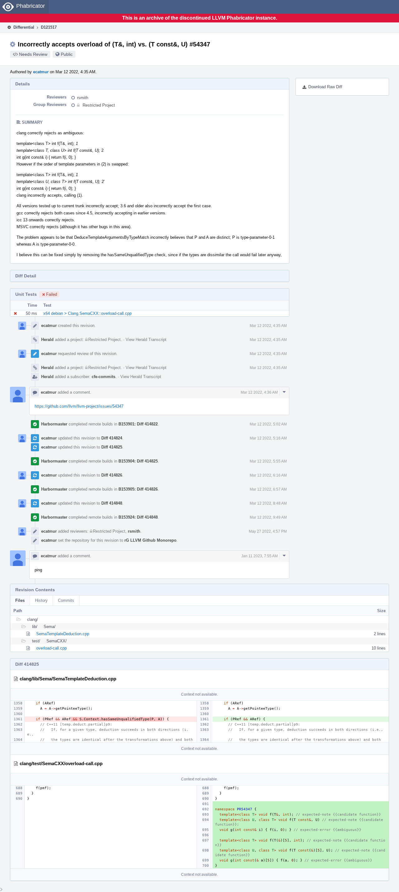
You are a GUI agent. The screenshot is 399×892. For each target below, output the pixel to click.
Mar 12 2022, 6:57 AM (268, 489)
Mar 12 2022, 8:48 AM (268, 503)
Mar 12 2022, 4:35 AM (268, 326)
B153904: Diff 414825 (138, 461)
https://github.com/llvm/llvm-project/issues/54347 (79, 406)
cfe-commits (103, 376)
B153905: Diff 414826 (138, 489)
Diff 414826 (111, 475)
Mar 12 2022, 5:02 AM (268, 424)
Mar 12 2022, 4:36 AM (259, 392)
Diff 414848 (111, 503)
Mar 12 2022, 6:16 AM (268, 475)
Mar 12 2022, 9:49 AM (268, 517)
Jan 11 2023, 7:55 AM (259, 556)
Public (67, 54)
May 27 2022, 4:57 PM (268, 531)
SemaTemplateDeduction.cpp (62, 633)
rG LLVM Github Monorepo (150, 540)
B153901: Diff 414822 (138, 424)
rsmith (82, 97)
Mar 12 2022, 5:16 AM (268, 438)
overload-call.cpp (51, 648)
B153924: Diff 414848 (138, 517)
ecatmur (41, 72)
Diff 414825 (111, 447)
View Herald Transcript (146, 339)
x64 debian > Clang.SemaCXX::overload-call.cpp (87, 313)
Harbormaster (54, 424)
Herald (47, 339)
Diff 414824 (111, 438)
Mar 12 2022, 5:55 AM (268, 461)
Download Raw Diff (325, 86)
